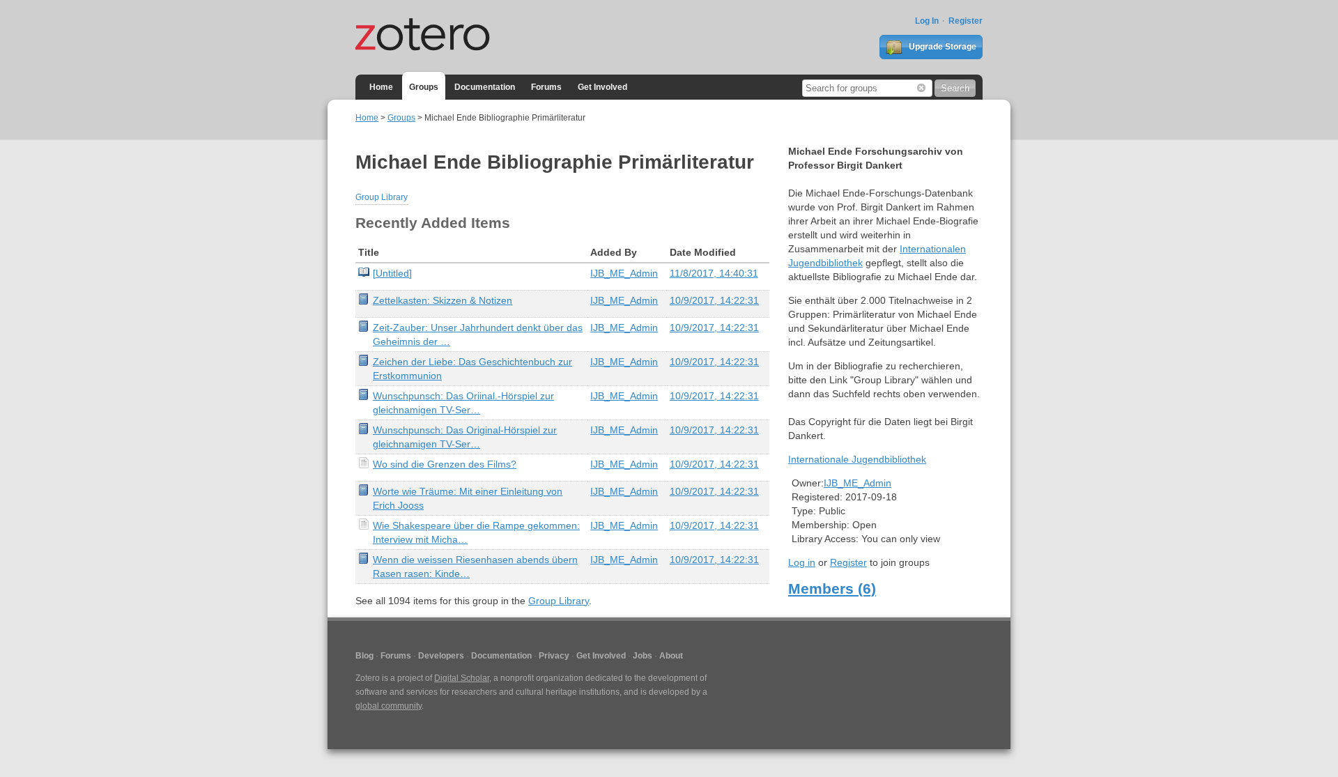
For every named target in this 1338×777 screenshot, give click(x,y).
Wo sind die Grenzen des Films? (444, 464)
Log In (927, 21)
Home (381, 87)
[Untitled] (392, 273)
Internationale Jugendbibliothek (857, 459)
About (671, 656)
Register (965, 21)
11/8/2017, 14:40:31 (714, 273)
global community (388, 706)
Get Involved (602, 87)
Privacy (554, 656)
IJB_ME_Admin (624, 273)
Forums (546, 87)
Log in (801, 562)
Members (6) (832, 588)
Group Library (381, 197)
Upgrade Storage (941, 47)
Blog (364, 656)
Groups (423, 87)
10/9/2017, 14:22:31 (714, 300)
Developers (441, 656)
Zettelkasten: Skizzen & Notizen (442, 300)
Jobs (642, 656)
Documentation (484, 87)
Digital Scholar (461, 678)
